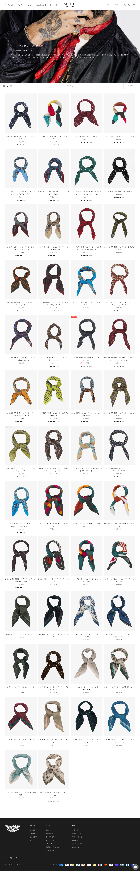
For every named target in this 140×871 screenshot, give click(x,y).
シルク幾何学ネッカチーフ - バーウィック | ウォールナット (86, 414)
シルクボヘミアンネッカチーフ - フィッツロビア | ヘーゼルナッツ (54, 248)
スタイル (20, 5)
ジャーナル (53, 5)
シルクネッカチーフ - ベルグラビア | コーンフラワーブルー (119, 635)
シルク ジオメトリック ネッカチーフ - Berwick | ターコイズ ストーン (20, 525)
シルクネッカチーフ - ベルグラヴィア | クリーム (54, 793)
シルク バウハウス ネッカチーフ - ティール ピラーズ (53, 580)
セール (29, 5)
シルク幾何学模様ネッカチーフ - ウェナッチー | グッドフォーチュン (119, 359)
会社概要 (32, 830)
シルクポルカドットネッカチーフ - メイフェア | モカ (54, 688)
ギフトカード (50, 840)
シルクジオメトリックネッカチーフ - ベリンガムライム (21, 469)
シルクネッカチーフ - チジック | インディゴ (54, 635)
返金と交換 (49, 833)
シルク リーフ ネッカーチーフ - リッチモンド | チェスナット (53, 359)
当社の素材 (33, 837)
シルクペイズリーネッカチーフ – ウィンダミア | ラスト (53, 193)
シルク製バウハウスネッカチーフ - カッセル (119, 525)
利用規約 (75, 840)
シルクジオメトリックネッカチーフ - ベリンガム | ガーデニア (119, 303)
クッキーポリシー (78, 844)
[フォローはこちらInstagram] (11, 858)
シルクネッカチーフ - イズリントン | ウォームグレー (86, 688)
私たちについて (41, 5)
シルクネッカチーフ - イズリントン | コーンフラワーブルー (119, 741)
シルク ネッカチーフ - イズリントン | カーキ (53, 741)
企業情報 (75, 830)
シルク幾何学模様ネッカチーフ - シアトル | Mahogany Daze (20, 580)
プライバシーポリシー (79, 837)
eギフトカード (50, 844)
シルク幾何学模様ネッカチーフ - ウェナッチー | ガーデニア (119, 469)
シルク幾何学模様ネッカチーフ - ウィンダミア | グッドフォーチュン (86, 248)
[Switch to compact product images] (11, 86)
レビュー (32, 840)
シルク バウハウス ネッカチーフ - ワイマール (53, 137)
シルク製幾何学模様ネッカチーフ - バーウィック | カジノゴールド (21, 414)
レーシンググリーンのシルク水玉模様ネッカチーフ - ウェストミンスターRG (86, 193)
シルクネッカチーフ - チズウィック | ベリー (21, 741)
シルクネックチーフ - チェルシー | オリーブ (21, 688)
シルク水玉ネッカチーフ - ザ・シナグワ (119, 192)
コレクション (9, 5)
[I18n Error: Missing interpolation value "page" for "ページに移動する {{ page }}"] (76, 809)
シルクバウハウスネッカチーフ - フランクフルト (54, 525)
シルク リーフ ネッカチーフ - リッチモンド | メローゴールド (86, 469)
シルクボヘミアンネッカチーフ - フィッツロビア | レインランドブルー (21, 193)
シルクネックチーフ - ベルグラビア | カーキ (119, 688)
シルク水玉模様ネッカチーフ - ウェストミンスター (21, 137)
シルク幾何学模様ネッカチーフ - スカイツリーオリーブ (21, 303)
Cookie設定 (76, 847)
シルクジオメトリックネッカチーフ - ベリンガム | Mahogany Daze (54, 469)
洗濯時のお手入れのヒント (54, 847)
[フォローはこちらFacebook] (6, 858)
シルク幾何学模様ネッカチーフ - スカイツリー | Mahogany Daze (21, 359)
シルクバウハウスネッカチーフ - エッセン (86, 524)
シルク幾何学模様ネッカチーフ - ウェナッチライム (119, 414)
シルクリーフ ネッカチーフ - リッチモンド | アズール (86, 303)
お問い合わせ (50, 850)
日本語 (116, 5)
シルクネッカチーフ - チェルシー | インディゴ (86, 741)
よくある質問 (50, 837)
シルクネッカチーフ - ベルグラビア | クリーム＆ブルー (86, 635)
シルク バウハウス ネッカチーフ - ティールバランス (119, 580)
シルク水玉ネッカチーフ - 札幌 (86, 136)
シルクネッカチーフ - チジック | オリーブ (21, 634)
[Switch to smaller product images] (7, 86)
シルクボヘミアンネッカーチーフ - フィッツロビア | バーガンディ (21, 248)
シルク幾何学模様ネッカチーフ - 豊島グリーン (119, 248)
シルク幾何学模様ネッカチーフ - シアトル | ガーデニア (86, 359)
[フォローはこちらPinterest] (17, 858)
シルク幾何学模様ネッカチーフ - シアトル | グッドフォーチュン (53, 303)
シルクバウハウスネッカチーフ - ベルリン (119, 136)
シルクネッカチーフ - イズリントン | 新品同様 (21, 793)
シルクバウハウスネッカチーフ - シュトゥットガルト (86, 580)
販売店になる (76, 833)
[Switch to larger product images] (4, 86)
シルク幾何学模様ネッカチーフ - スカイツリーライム (54, 414)
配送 (47, 830)
